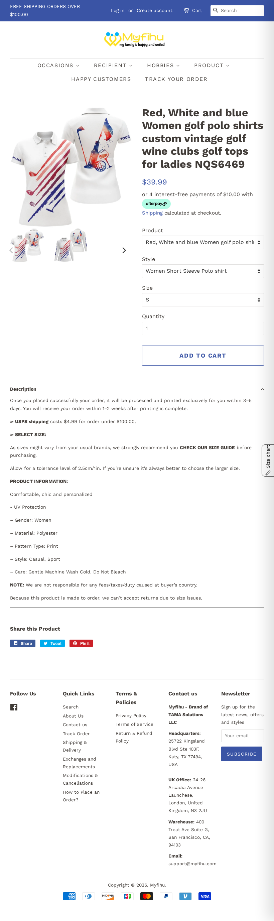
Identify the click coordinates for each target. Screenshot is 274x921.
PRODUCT (210, 65)
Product (152, 230)
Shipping (152, 213)
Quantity (153, 316)
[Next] (124, 250)
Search (71, 706)
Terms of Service (134, 724)
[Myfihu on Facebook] (14, 708)
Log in (118, 10)
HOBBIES (161, 65)
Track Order (76, 733)
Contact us (75, 724)
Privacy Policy (131, 715)
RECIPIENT (111, 65)
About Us (73, 715)
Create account (154, 10)
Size (147, 288)
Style (148, 259)
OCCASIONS (56, 65)
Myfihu (157, 885)
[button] (137, 389)
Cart (197, 10)
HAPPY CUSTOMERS (101, 79)
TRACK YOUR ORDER (176, 79)
